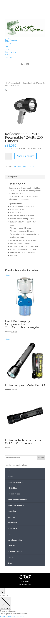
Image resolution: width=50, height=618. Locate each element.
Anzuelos (11, 517)
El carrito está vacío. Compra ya (12, 616)
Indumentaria (13, 523)
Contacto (8, 43)
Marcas (12, 83)
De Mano (17, 166)
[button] (6, 90)
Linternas (25, 166)
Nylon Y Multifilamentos (17, 499)
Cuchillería (12, 528)
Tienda (7, 41)
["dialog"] (25, 606)
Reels (10, 476)
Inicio (7, 83)
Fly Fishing (12, 488)
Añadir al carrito (25, 156)
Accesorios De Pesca (16, 505)
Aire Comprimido (15, 540)
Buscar (41, 458)
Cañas (10, 471)
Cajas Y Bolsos (14, 494)
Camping (11, 534)
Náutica (11, 546)
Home (7, 38)
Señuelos (12, 511)
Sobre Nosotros (11, 40)
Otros (10, 563)
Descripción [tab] (12, 177)
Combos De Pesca (15, 482)
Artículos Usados (15, 551)
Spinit (18, 83)
